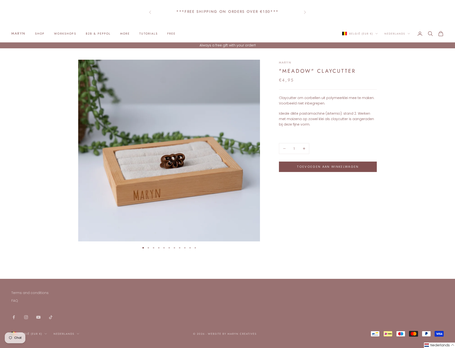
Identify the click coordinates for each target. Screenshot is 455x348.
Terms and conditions (30, 292)
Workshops (65, 34)
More (125, 34)
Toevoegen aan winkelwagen (328, 166)
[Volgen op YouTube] (38, 317)
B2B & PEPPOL (98, 34)
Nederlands (394, 34)
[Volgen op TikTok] (50, 317)
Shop (40, 34)
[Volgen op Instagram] (26, 317)
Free (171, 34)
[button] (439, 345)
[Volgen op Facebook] (13, 317)
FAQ (14, 300)
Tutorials (148, 34)
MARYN (285, 62)
